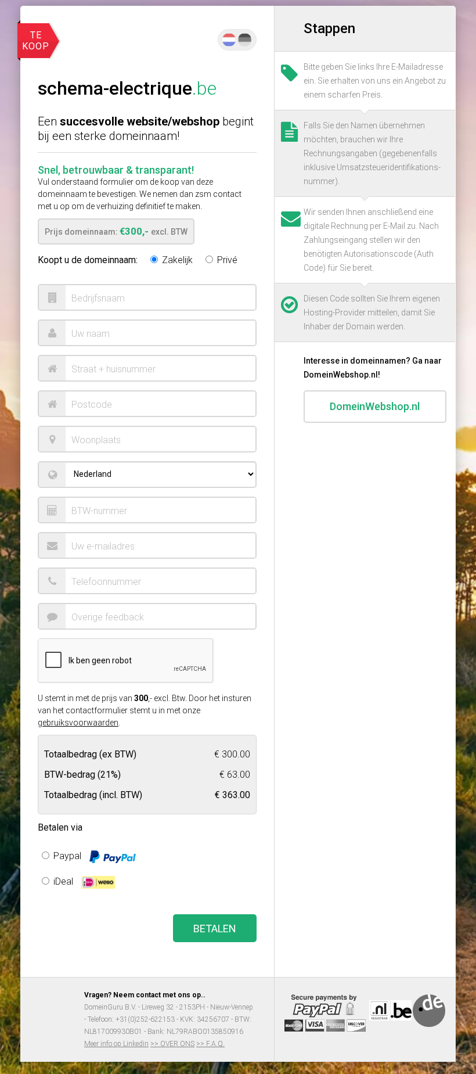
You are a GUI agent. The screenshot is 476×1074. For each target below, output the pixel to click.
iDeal (63, 881)
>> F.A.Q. (210, 1044)
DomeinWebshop (375, 406)
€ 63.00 (234, 774)
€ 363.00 (232, 794)
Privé (226, 259)
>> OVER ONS (172, 1044)
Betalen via (60, 827)
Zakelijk (176, 259)
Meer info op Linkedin (116, 1044)
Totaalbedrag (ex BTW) (90, 754)
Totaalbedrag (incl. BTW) (93, 794)
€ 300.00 (232, 754)
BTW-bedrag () (82, 774)
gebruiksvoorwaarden (78, 722)
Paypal (67, 855)
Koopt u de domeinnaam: (88, 259)
